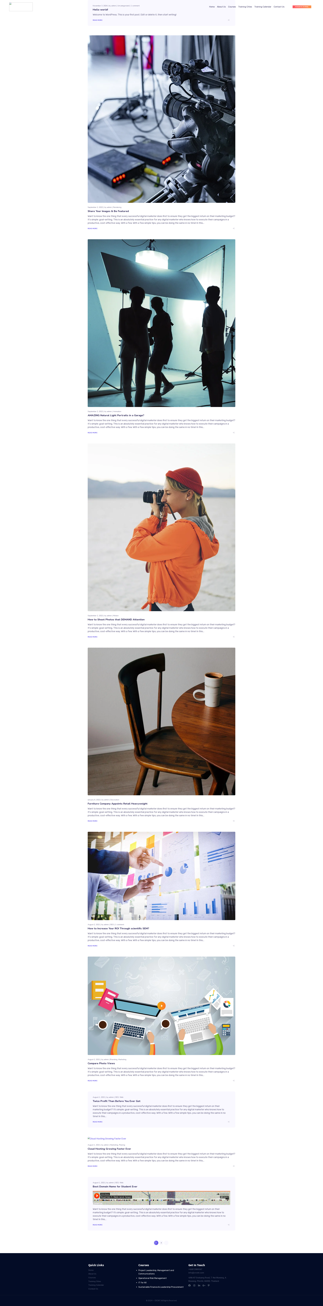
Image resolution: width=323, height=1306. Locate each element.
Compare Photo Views (101, 1063)
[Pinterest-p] (209, 1285)
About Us (221, 7)
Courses (232, 7)
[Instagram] (194, 1285)
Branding (113, 1059)
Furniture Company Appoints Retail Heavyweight (117, 803)
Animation (117, 411)
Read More (97, 20)
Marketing (122, 1059)
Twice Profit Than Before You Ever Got (116, 1101)
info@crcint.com (196, 1273)
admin (109, 207)
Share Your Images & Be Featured (108, 211)
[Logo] (21, 6)
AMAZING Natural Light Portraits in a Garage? (116, 415)
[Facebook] (189, 1285)
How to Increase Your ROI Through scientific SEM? (118, 928)
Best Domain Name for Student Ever (115, 1186)
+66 (190, 1269)
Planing (122, 1145)
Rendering (117, 207)
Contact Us (279, 7)
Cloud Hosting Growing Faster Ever (109, 1149)
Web (121, 1097)
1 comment (119, 924)
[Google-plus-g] (204, 1285)
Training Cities (245, 7)
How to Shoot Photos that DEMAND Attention (116, 619)
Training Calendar (262, 7)
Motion (116, 615)
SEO (112, 924)
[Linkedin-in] (199, 1285)
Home (212, 7)
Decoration (114, 800)
